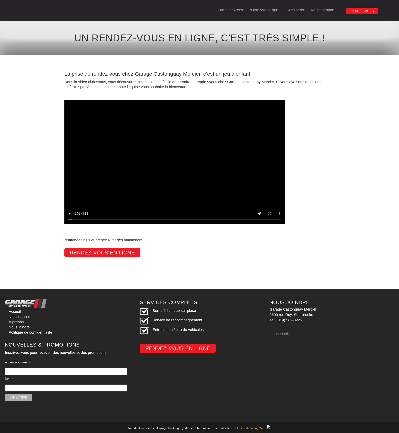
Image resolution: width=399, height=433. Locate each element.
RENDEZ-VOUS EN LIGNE (177, 348)
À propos (16, 322)
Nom (9, 379)
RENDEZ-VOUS (362, 11)
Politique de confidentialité (30, 332)
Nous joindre (19, 327)
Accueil (15, 312)
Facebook (280, 334)
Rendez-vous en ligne (102, 252)
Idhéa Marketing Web (251, 428)
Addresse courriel (18, 362)
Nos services (19, 317)
